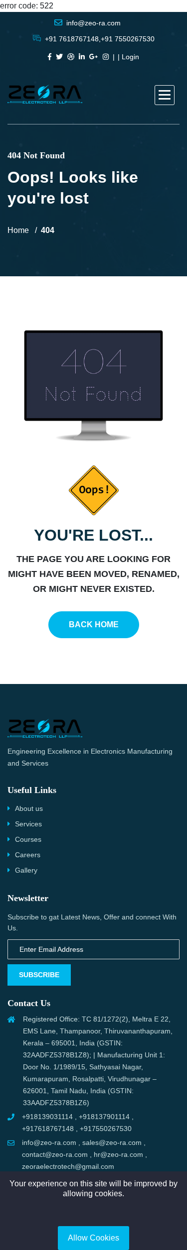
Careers (27, 855)
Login (130, 57)
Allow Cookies (93, 1238)
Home (18, 230)
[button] (165, 95)
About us (29, 808)
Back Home (94, 624)
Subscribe (39, 975)
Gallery (26, 870)
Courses (28, 839)
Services (28, 824)
